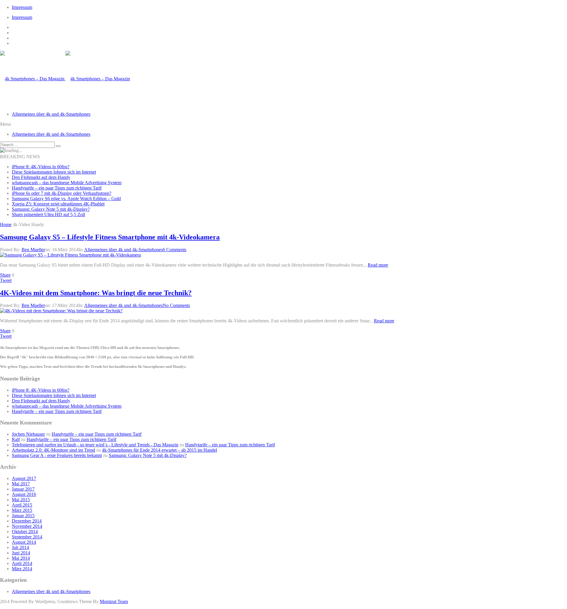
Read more (378, 264)
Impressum (22, 7)
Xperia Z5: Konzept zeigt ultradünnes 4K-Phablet (58, 203)
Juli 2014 (20, 547)
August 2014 (24, 542)
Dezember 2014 (27, 520)
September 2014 (27, 536)
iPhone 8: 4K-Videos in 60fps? (40, 166)
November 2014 (27, 526)
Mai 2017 (21, 483)
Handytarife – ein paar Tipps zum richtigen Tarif (57, 187)
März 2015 (22, 510)
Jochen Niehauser (28, 434)
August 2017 (24, 478)
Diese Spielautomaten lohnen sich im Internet (54, 171)
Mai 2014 (21, 558)
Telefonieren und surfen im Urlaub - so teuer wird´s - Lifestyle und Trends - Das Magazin (95, 444)
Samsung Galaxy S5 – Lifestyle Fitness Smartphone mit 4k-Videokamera (110, 237)
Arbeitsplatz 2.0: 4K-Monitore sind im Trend (53, 450)
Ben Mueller (33, 249)
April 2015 (22, 504)
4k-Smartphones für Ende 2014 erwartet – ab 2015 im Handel (159, 450)
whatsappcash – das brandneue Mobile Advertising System (66, 182)
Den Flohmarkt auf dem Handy (41, 177)
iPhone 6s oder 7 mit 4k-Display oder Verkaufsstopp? (61, 193)
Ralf (16, 439)
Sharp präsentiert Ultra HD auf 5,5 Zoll (48, 214)
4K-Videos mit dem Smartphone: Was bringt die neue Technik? (96, 293)
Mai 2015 (21, 499)
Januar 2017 (23, 489)
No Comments (176, 305)
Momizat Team (114, 601)
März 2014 (22, 568)
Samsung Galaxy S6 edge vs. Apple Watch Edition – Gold (66, 198)
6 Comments (174, 249)
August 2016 (24, 494)
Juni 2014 (21, 552)
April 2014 (22, 563)
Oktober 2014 (25, 531)
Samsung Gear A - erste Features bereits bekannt (57, 455)
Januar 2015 (23, 515)
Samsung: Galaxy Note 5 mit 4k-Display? (51, 209)
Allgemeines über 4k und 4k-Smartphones (51, 114)
